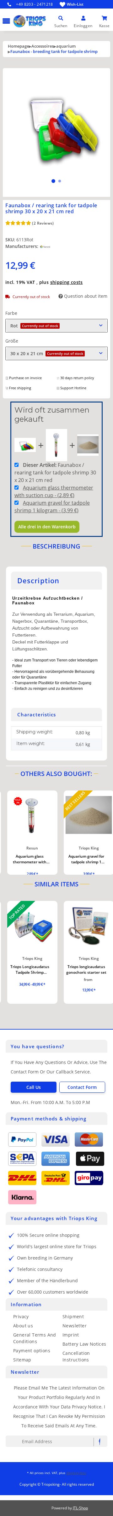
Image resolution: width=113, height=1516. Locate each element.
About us (23, 1326)
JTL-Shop (80, 1508)
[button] (60, 18)
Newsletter (74, 1326)
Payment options (31, 1351)
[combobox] (56, 325)
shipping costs (66, 282)
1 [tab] (53, 181)
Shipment (73, 1316)
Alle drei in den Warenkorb (47, 527)
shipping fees (76, 1473)
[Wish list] (62, 4)
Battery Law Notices (84, 1344)
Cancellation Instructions (76, 1356)
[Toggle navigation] (5, 17)
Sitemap (22, 1360)
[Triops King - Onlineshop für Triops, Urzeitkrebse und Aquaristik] (50, 29)
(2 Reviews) (43, 223)
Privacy (21, 1316)
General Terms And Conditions (34, 1338)
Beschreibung (56, 546)
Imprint (70, 1335)
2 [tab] (60, 181)
